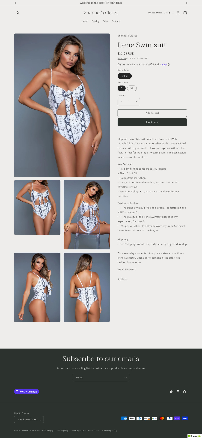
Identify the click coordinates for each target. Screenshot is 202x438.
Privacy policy (78, 431)
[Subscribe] (125, 377)
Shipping (122, 58)
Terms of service (94, 431)
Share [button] (124, 279)
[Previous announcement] (15, 3)
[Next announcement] (186, 3)
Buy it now (152, 122)
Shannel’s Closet (29, 431)
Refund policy (62, 431)
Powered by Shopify (45, 431)
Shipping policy (110, 431)
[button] (17, 12)
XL (132, 88)
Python (124, 76)
